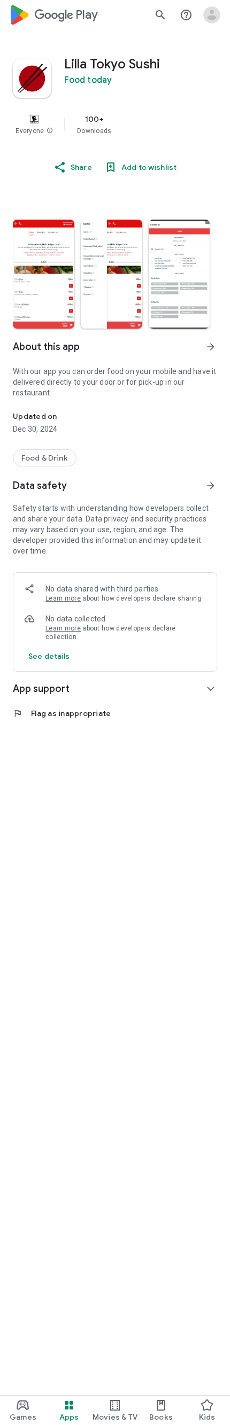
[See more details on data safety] (49, 656)
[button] (50, 131)
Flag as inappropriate (62, 713)
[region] (115, 124)
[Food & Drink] (44, 458)
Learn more (63, 598)
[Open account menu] (212, 15)
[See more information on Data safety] (211, 486)
